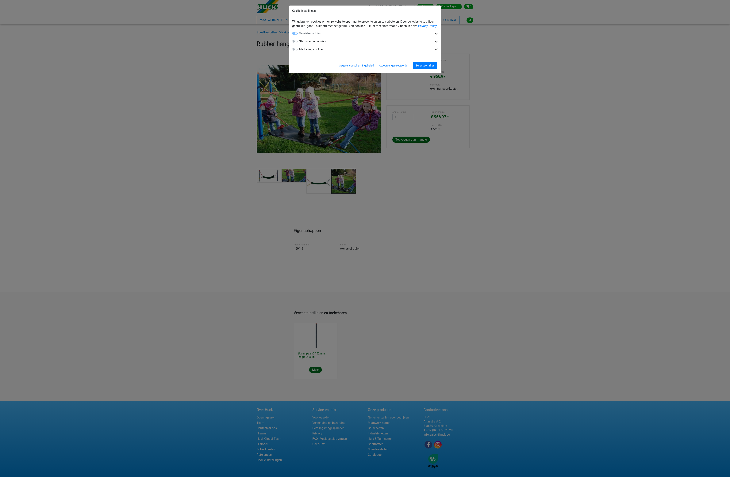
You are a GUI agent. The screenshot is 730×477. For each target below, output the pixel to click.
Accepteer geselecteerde (393, 65)
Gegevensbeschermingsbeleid (356, 65)
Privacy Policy (427, 26)
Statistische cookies (312, 41)
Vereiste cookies (310, 33)
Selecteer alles (425, 65)
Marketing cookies (311, 49)
